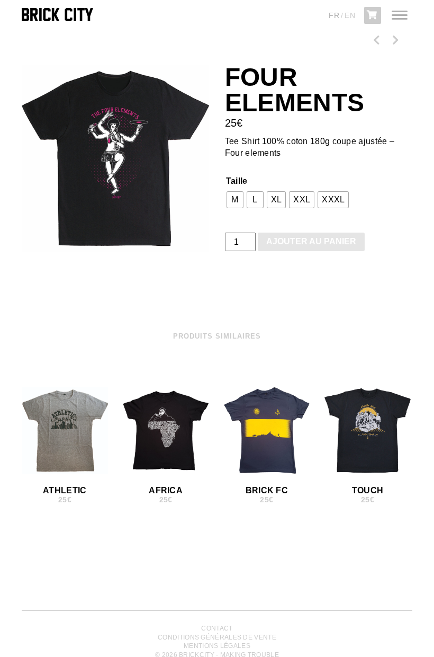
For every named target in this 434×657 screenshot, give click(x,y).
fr (334, 15)
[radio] (235, 200)
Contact (216, 628)
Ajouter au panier (311, 241)
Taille (237, 180)
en (350, 15)
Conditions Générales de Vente (217, 637)
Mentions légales (217, 646)
